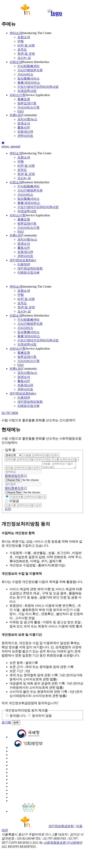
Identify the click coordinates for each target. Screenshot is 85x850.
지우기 (22, 475)
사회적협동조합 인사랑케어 (62, 842)
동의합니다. (18, 715)
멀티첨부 (11, 488)
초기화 (6, 722)
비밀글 (14, 501)
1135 (8, 509)
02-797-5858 (10, 413)
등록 (16, 722)
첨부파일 (11, 475)
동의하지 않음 (42, 715)
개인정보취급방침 (61, 826)
